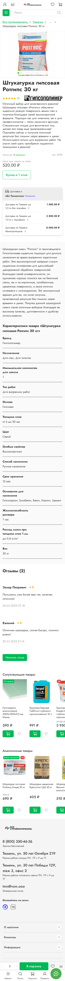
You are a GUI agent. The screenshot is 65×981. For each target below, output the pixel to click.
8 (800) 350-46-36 (17, 841)
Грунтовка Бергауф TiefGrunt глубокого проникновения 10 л (40, 711)
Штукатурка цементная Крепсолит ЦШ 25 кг (41, 785)
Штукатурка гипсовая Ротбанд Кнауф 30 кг (14, 785)
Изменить (30, 195)
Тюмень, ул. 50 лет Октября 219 (29, 853)
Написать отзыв (15, 657)
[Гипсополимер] (43, 98)
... (50, 22)
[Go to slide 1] (18, 73)
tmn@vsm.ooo (14, 886)
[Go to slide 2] (21, 73)
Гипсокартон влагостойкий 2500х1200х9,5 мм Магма (13, 712)
